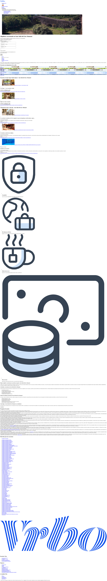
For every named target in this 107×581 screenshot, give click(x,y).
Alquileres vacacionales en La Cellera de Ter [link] (8, 458)
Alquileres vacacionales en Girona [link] (6, 449)
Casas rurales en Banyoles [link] (5, 482)
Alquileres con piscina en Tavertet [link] (6, 504)
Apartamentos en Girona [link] (5, 463)
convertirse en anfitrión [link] (13, 425)
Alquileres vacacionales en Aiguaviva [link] (7, 440)
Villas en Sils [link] (3, 514)
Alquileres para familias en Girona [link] (6, 501)
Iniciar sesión (4, 8)
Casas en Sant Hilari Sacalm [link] (5, 496)
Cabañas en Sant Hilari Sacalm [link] (6, 473)
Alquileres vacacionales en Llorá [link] (6, 443)
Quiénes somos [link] (4, 564)
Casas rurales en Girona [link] (5, 476)
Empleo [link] (3, 565)
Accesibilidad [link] (4, 567)
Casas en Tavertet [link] (4, 488)
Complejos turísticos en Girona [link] (6, 500)
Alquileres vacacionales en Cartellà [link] (6, 454)
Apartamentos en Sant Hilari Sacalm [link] (7, 468)
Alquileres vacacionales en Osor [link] (6, 459)
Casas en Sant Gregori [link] (5, 491)
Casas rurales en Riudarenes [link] (5, 484)
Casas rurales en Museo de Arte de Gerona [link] (7, 478)
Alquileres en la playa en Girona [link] (6, 509)
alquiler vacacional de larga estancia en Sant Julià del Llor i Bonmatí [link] (10, 429)
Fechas (1, 40)
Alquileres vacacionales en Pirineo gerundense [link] (8, 445)
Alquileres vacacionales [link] (5, 60)
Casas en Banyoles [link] (4, 493)
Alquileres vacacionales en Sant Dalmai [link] (7, 460)
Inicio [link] (3, 56)
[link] (11, 13)
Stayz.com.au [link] (4, 578)
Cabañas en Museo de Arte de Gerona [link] (7, 471)
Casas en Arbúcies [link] (4, 494)
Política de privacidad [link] (5, 568)
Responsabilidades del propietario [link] (6, 571)
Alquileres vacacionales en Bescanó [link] (6, 448)
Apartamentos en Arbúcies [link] (5, 466)
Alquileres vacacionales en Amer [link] (6, 455)
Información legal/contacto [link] (5, 570)
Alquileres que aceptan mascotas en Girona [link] (7, 510)
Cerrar (1, 54)
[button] (53, 436)
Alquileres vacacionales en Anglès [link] (6, 456)
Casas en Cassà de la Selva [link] (5, 490)
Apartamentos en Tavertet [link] (5, 462)
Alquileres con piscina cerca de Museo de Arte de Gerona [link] (9, 506)
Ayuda (3, 7)
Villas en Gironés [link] (4, 513)
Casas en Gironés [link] (4, 489)
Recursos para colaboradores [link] (6, 560)
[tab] (5, 438)
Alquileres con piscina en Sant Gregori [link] (7, 507)
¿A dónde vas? (2, 39)
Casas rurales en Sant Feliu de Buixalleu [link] (7, 485)
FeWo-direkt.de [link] (4, 577)
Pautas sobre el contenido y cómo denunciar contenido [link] (9, 572)
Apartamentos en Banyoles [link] (5, 465)
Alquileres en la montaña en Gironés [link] (7, 502)
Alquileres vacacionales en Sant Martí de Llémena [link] (8, 451)
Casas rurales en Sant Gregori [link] (6, 479)
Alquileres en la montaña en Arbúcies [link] (7, 503)
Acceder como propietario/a (7, 11)
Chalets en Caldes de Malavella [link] (6, 499)
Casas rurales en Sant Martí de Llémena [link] (7, 480)
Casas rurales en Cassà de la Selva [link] (6, 477)
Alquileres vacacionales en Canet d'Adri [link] (7, 441)
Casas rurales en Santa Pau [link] (5, 481)
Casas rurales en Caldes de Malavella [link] (7, 483)
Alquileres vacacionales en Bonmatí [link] (6, 457)
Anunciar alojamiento (5, 6)
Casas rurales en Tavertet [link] (5, 475)
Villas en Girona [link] (4, 512)
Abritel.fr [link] (3, 576)
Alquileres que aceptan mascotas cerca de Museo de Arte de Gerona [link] (11, 511)
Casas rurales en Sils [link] (4, 486)
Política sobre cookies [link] (5, 569)
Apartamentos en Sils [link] (5, 469)
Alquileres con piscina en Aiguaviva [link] (7, 505)
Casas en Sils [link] (3, 497)
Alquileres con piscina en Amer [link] (6, 508)
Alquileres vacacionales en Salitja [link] (6, 461)
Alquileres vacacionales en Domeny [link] (6, 442)
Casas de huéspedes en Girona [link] (6, 474)
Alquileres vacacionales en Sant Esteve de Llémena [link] (9, 452)
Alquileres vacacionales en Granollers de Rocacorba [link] (9, 453)
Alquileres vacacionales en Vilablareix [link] (7, 447)
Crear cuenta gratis (6, 12)
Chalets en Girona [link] (4, 498)
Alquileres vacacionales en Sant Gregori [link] (7, 446)
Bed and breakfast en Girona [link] (6, 470)
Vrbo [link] (2, 575)
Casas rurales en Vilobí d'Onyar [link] (6, 487)
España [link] (3, 59)
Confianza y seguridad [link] (5, 559)
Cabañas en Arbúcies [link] (5, 472)
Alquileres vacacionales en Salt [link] (6, 450)
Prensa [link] (3, 566)
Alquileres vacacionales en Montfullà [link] (7, 444)
